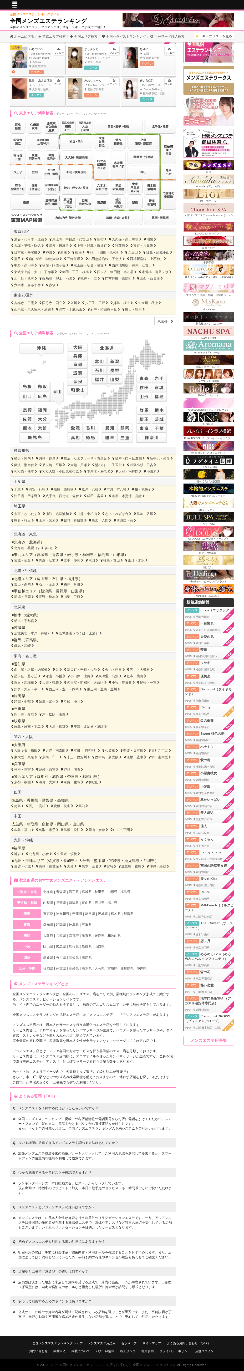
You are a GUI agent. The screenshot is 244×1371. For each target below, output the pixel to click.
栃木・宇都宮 (24, 621)
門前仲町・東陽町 (118, 278)
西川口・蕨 (125, 520)
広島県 (17, 824)
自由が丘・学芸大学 (44, 259)
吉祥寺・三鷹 (24, 303)
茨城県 (19, 628)
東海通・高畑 (108, 676)
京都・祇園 (22, 782)
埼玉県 (19, 506)
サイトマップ (151, 1343)
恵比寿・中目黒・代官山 (70, 239)
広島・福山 (22, 830)
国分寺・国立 (52, 303)
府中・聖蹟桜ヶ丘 (103, 309)
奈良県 (73, 777)
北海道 (35, 542)
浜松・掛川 (72, 701)
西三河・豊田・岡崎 (64, 689)
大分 (70, 866)
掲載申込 (59, 1351)
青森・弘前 (47, 560)
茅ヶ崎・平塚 (52, 465)
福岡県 (19, 848)
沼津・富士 (47, 701)
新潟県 (46, 591)
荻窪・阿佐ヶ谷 (54, 265)
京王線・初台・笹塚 (89, 265)
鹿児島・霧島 (131, 866)
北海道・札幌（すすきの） (34, 548)
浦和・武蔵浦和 (57, 514)
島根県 (47, 824)
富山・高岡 (22, 584)
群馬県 (31, 640)
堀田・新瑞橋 (24, 682)
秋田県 (88, 555)
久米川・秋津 (148, 303)
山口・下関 (121, 830)
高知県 (63, 800)
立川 (73, 303)
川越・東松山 (87, 514)
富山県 (42, 579)
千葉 (17, 489)
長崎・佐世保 (49, 866)
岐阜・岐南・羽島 (27, 727)
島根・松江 (72, 830)
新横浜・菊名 (160, 458)
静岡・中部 (22, 701)
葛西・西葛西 (150, 278)
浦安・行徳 (37, 489)
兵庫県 (19, 764)
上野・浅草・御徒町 (92, 246)
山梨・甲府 (72, 597)
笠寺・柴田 (135, 676)
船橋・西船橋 (64, 489)
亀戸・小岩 (88, 278)
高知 (81, 806)
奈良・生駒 (72, 782)
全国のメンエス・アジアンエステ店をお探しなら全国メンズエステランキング (117, 1365)
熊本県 (99, 861)
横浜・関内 (22, 458)
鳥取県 (32, 824)
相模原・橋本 (24, 471)
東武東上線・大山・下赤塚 (34, 272)
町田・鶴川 (133, 309)
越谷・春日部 (74, 520)
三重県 (19, 709)
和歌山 (93, 782)
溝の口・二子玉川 (108, 465)
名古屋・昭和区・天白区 (85, 682)
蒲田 (17, 259)
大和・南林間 (128, 471)
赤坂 (52, 285)
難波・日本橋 (133, 750)
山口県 (78, 824)
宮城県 (42, 555)
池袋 (150, 239)
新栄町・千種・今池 (82, 670)
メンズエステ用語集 (208, 1040)
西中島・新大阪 (106, 757)
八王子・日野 (95, 303)
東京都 (164, 321)
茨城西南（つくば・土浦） (79, 633)
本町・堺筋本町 (85, 750)
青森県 (57, 555)
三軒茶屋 (73, 259)
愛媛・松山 (62, 806)
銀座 (78, 252)
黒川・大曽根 (140, 670)
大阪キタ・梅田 (25, 750)
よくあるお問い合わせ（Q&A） (189, 1343)
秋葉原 (120, 246)
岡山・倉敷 (96, 830)
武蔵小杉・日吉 (141, 465)
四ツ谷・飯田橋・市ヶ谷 (115, 272)
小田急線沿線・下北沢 (105, 259)
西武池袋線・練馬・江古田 (132, 265)
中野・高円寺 (24, 265)
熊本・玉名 (90, 866)
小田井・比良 (80, 676)
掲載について (80, 1351)
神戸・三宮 (22, 769)
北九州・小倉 (39, 854)
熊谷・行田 (22, 520)
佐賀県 (54, 861)
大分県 (84, 861)
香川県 (32, 800)
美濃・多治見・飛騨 (89, 727)
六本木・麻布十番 (27, 285)
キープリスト (215, 36)
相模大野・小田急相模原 (60, 471)
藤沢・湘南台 (24, 465)
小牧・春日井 (122, 682)
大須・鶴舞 (50, 682)
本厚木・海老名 (98, 471)
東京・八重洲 (143, 246)
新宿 (100, 239)
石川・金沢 (47, 584)
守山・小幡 (54, 676)
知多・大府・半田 (27, 689)
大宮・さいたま (25, 514)
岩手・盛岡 (72, 560)
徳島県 (17, 800)
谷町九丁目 (159, 750)
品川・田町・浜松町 (105, 252)
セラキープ (129, 1343)
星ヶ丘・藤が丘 (25, 676)
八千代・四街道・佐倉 (62, 496)
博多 (17, 854)
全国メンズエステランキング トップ (57, 1343)
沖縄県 (149, 861)
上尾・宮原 (47, 520)
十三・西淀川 (77, 757)
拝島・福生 (121, 303)
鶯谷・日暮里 (59, 246)
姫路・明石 (72, 769)
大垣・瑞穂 (57, 727)
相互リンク (128, 1351)
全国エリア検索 (85, 36)
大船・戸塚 (78, 465)
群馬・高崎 (22, 645)
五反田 (133, 252)
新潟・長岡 (22, 597)
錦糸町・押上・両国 (57, 278)
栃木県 (31, 615)
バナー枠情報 (105, 1351)
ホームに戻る (23, 36)
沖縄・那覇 (157, 866)
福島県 (103, 555)
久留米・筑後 (67, 854)
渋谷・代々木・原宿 (29, 239)
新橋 (63, 252)
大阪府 (19, 745)
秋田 (91, 560)
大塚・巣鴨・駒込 (27, 246)
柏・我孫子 (143, 489)
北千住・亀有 (24, 278)
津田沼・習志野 (25, 496)
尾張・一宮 (148, 682)
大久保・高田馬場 (125, 239)
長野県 (61, 591)
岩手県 (73, 555)
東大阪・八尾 (24, 757)
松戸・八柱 (90, 489)
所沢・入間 (100, 520)
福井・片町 (72, 584)
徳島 (17, 806)
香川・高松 (37, 806)
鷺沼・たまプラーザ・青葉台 (85, 458)
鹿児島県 (132, 861)
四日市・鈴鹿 (24, 714)
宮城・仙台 (22, 560)
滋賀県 (57, 777)
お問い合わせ (38, 1351)
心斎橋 (110, 750)
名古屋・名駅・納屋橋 (30, 670)
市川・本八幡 (117, 489)
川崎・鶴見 (47, 458)
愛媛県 (47, 800)
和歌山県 (90, 777)
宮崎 (110, 866)
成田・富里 (95, 496)
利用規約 (147, 1351)
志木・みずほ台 (116, 514)
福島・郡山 (111, 560)
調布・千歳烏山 (70, 309)
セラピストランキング (126, 36)
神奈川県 (21, 451)
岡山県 (63, 824)
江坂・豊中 (135, 757)
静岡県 (19, 696)
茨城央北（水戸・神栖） (32, 633)
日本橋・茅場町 (25, 252)
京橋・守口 (50, 757)
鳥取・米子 (47, 830)
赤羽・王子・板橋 (75, 272)
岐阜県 (19, 721)
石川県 (57, 579)
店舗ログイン (204, 1351)
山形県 (118, 555)
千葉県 (19, 481)
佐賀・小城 (22, 866)
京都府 (42, 777)
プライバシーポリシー (174, 1351)
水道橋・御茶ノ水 (155, 272)
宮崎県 (115, 861)
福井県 (73, 579)
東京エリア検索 (53, 36)
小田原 (152, 471)
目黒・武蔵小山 (157, 252)
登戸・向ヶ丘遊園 (128, 458)
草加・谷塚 (145, 514)
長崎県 (69, 861)
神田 (49, 252)
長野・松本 (47, 597)
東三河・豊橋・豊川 (102, 689)
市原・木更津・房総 (127, 496)
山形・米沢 (136, 560)
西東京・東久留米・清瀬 (32, 309)
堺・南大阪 (159, 757)
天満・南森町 (56, 750)
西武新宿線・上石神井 (146, 259)
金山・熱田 (113, 670)
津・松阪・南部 (54, 714)
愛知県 (19, 664)
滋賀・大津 (47, 782)
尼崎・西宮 (47, 769)
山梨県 (76, 591)
